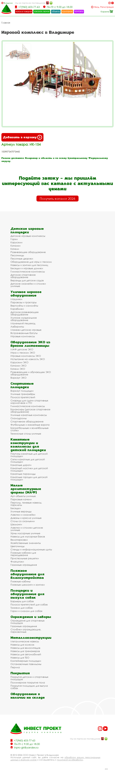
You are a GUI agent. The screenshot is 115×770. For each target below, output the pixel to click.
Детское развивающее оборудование (25, 313)
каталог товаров (24, 11)
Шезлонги (16, 524)
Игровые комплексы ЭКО (26, 356)
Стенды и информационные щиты (31, 549)
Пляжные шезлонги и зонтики (28, 584)
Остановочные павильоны (26, 664)
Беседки (16, 508)
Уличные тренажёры (23, 394)
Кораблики (17, 309)
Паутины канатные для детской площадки (29, 455)
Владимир (8, 3)
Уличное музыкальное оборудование (24, 319)
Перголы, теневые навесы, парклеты (26, 503)
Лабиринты (17, 326)
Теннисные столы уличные (26, 433)
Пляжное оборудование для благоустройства (27, 574)
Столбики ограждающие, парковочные (26, 630)
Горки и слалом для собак (26, 611)
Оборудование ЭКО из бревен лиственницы (30, 343)
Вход (96, 7)
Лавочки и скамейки (23, 514)
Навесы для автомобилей (26, 654)
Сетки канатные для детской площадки (28, 460)
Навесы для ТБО (20, 657)
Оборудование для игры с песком (31, 262)
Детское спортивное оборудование (23, 276)
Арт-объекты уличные (23, 496)
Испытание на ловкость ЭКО (28, 359)
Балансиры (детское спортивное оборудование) (30, 410)
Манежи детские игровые (26, 330)
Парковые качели (21, 499)
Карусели (16, 242)
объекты (56, 11)
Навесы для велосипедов (25, 648)
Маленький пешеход (23, 323)
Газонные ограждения (24, 565)
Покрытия (20, 673)
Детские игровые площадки (27, 230)
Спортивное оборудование (27, 421)
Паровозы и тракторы (23, 302)
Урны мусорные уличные (25, 533)
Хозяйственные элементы (26, 543)
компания (67, 11)
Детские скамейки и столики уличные (28, 284)
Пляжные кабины (20, 581)
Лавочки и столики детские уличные (27, 528)
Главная (5, 22)
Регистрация (107, 7)
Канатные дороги (21, 465)
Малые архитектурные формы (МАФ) (26, 488)
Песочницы (17, 255)
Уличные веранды (21, 511)
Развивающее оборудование (28, 252)
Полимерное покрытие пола (28, 682)
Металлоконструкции (31, 637)
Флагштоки (17, 561)
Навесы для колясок (22, 644)
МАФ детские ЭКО (22, 349)
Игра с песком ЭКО (23, 352)
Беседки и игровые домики (27, 268)
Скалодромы (19, 418)
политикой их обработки (70, 759)
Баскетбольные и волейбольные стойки (30, 429)
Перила (15, 667)
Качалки (15, 245)
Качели (15, 249)
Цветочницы (17, 546)
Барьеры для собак (22, 601)
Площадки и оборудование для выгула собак (27, 594)
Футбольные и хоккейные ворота (30, 425)
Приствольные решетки (25, 558)
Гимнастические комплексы (28, 271)
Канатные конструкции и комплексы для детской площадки (28, 445)
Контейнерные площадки (26, 661)
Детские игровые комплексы (28, 236)
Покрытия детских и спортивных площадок (29, 678)
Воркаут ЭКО (19, 377)
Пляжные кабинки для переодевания (23, 553)
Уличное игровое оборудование (26, 293)
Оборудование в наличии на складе (28, 695)
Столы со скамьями (23, 521)
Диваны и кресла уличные (26, 518)
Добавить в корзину (20, 137)
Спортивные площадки (22, 385)
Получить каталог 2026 (57, 198)
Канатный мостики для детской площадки (29, 469)
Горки (14, 239)
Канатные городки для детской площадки (29, 478)
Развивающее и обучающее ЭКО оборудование (31, 373)
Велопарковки (19, 540)
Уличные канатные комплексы (29, 415)
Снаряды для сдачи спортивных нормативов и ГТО (29, 401)
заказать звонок (42, 11)
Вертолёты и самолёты (24, 305)
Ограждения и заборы (31, 617)
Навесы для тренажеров (25, 651)
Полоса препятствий (23, 397)
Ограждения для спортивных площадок (27, 621)
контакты (79, 11)
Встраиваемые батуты (24, 333)
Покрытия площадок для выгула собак (29, 687)
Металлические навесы (25, 641)
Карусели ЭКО (19, 362)
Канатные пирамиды (23, 474)
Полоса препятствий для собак (29, 604)
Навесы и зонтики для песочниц (29, 265)
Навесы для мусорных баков (28, 536)
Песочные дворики (22, 258)
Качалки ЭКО (19, 365)
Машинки (16, 299)
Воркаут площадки (22, 391)
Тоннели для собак (22, 608)
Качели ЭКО (18, 369)
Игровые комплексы (23, 336)
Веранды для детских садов (27, 280)
